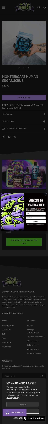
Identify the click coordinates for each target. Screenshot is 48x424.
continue (35, 221)
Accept (23, 404)
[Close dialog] (46, 194)
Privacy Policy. (13, 397)
